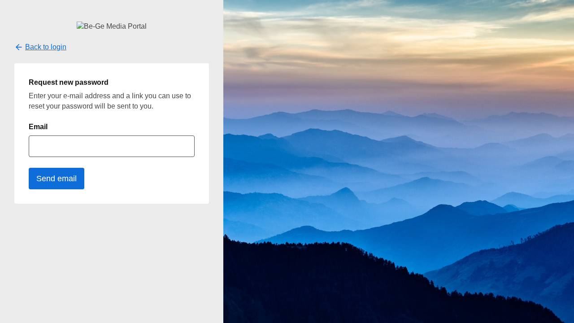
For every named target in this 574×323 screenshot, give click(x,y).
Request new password (69, 82)
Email (38, 127)
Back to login (45, 47)
